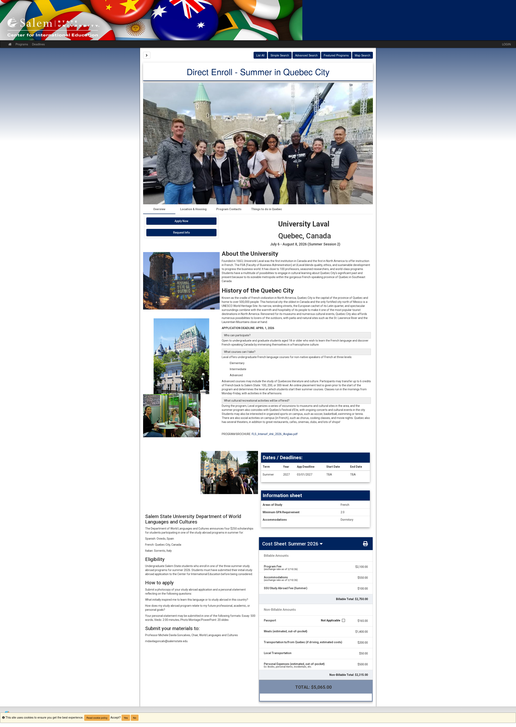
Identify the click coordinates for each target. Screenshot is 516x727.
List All (260, 55)
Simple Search (279, 55)
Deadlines (38, 44)
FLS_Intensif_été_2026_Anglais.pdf (275, 434)
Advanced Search (306, 55)
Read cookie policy (96, 717)
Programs (22, 44)
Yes (126, 717)
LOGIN (506, 44)
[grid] (316, 577)
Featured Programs (336, 55)
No (134, 717)
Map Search (362, 55)
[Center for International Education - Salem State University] (258, 20)
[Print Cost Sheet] (365, 544)
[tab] (159, 209)
